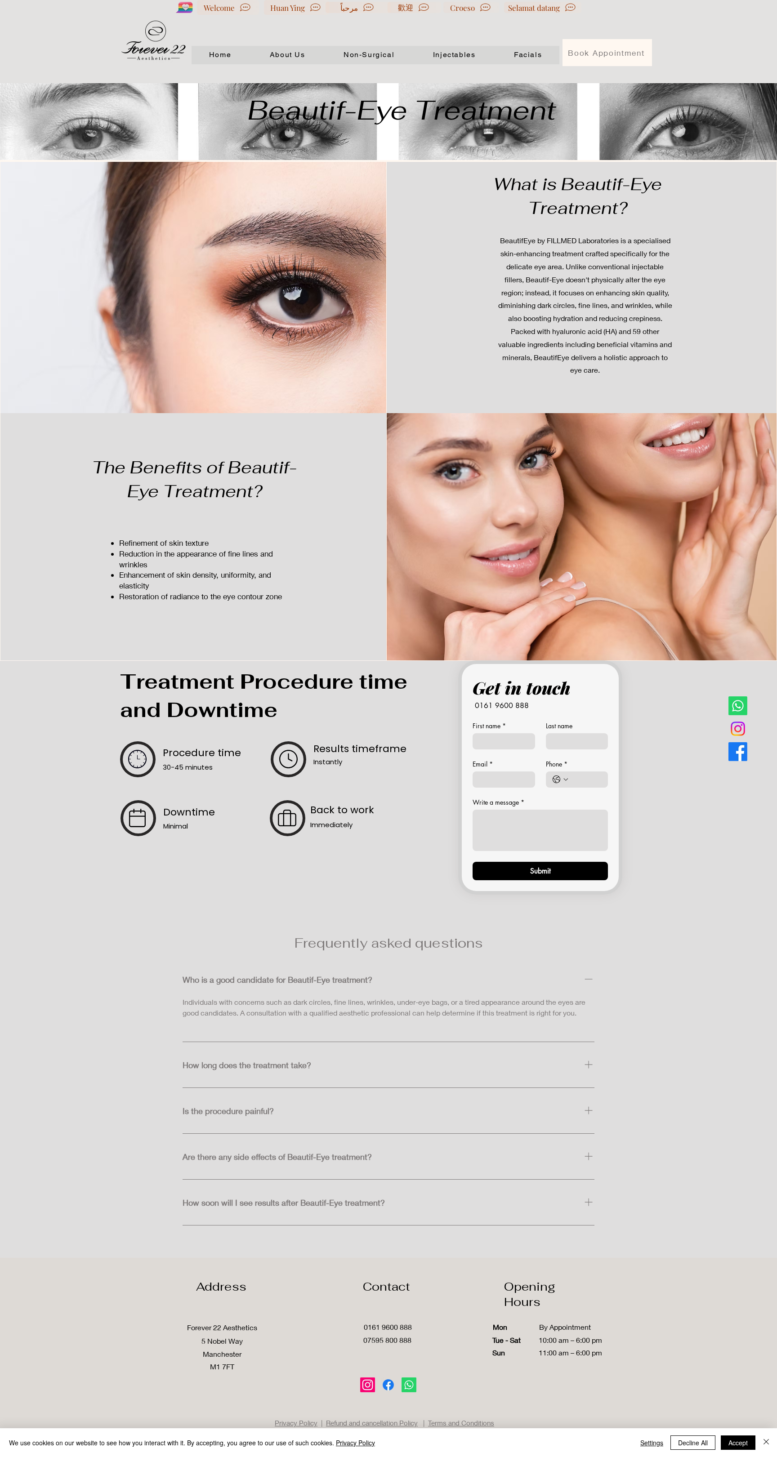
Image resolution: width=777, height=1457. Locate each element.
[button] (369, 55)
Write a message (498, 802)
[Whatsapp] (737, 705)
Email (483, 764)
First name (489, 726)
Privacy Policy (296, 1423)
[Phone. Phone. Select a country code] (560, 779)
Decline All (693, 1442)
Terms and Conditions (461, 1423)
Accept (738, 1442)
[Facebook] (737, 751)
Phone (556, 764)
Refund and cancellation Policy (372, 1423)
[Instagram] (737, 728)
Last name (559, 726)
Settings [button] (651, 1442)
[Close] (766, 1442)
